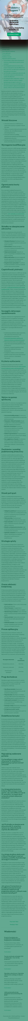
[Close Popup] (27, 1)
